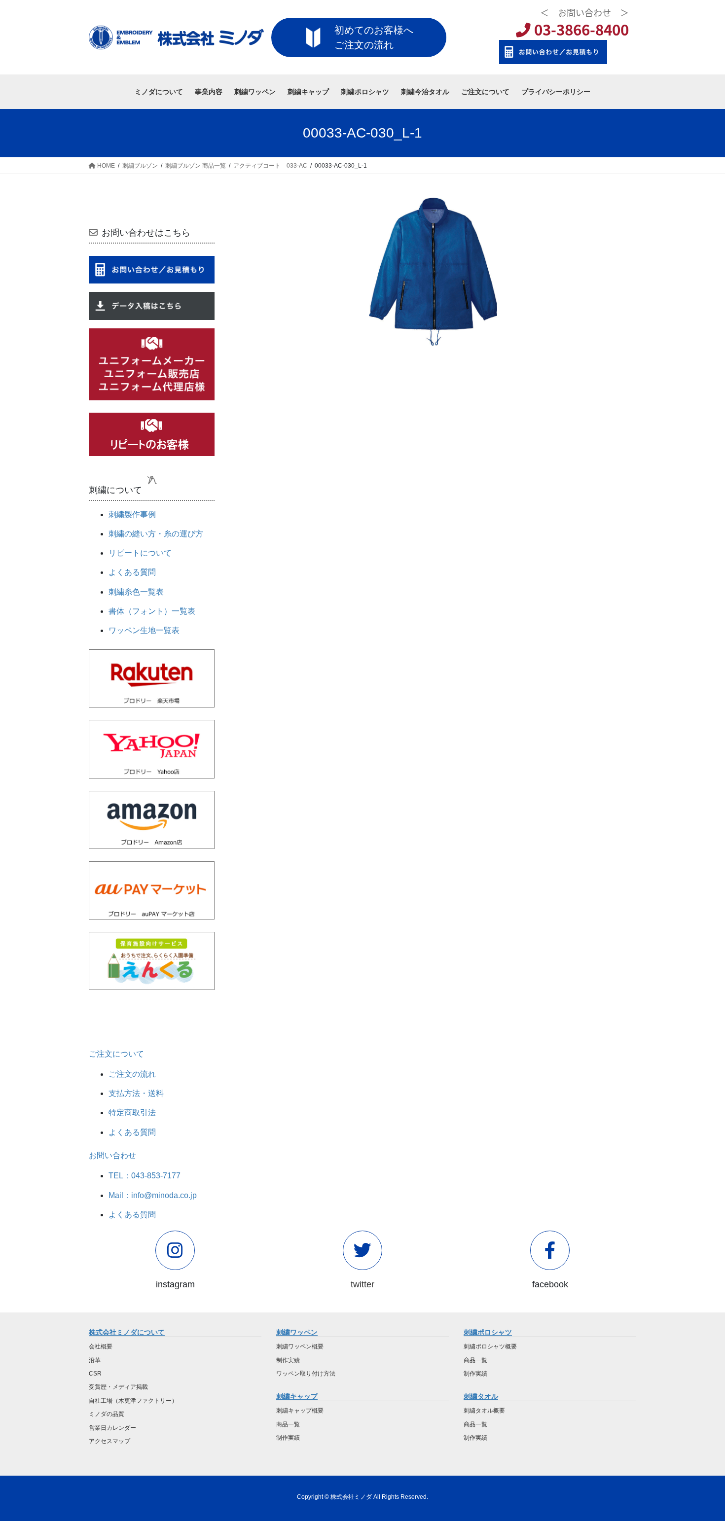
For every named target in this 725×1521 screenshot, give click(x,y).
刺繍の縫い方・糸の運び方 (156, 534)
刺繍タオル (481, 1396)
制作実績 (288, 1360)
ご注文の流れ (132, 1074)
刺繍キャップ (297, 1396)
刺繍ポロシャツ (488, 1332)
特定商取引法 (132, 1112)
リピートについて (140, 553)
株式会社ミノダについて (127, 1332)
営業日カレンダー (112, 1427)
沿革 (95, 1360)
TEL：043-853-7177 (145, 1175)
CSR (95, 1373)
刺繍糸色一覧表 (136, 592)
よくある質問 (132, 572)
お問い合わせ (112, 1155)
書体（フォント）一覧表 (152, 611)
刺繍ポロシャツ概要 (490, 1346)
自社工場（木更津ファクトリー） (133, 1400)
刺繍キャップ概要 (300, 1410)
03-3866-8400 (580, 29)
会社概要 (100, 1346)
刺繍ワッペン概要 (300, 1346)
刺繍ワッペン (297, 1332)
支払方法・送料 (136, 1093)
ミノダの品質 (106, 1414)
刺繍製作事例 (132, 514)
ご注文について (116, 1054)
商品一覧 (288, 1424)
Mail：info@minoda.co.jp (153, 1195)
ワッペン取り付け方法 (305, 1373)
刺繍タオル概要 (484, 1410)
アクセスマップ (109, 1441)
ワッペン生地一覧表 (144, 630)
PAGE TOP (699, 1466)
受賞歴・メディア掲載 (118, 1386)
